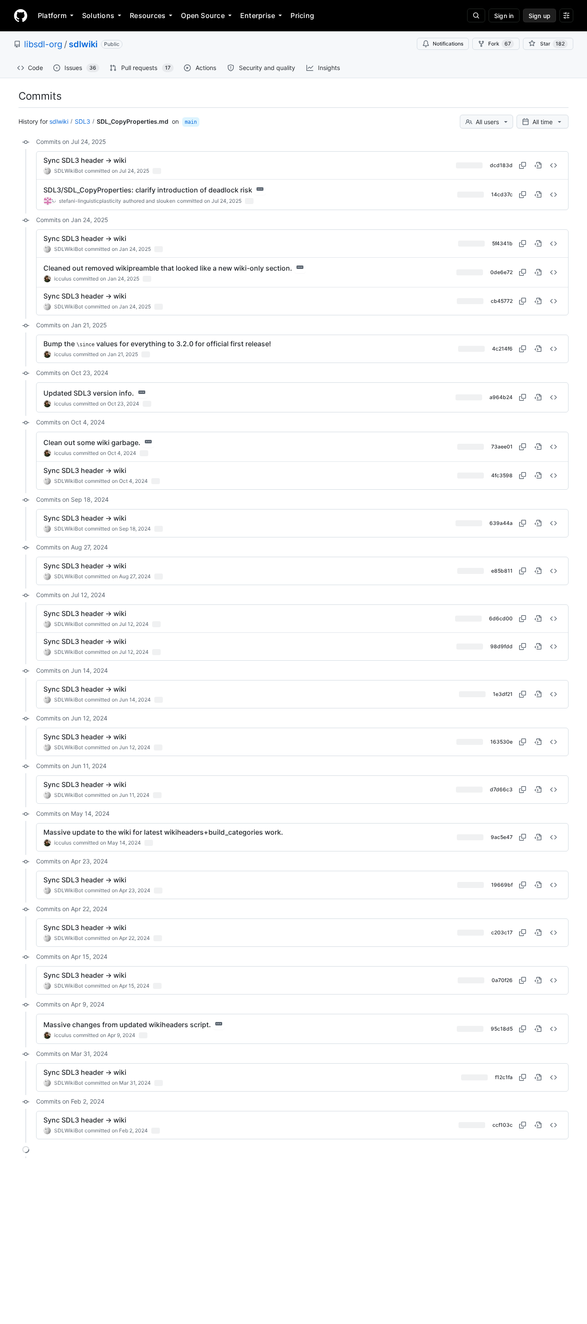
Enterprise (257, 15)
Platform (52, 15)
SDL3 (82, 121)
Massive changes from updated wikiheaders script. (127, 1024)
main (191, 122)
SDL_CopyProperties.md (132, 121)
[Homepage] (21, 15)
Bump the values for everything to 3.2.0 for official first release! (157, 343)
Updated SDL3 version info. (88, 393)
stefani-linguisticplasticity (90, 201)
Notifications (448, 43)
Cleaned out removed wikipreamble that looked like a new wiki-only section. (167, 268)
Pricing (302, 15)
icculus (62, 278)
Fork (499, 43)
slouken (165, 201)
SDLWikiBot (68, 171)
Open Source (203, 15)
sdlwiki (83, 44)
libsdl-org (43, 44)
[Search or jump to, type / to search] (476, 15)
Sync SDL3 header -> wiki (84, 160)
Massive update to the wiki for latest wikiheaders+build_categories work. (163, 832)
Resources (147, 15)
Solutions (98, 15)
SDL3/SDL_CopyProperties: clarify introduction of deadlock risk (147, 190)
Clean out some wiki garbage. (92, 442)
